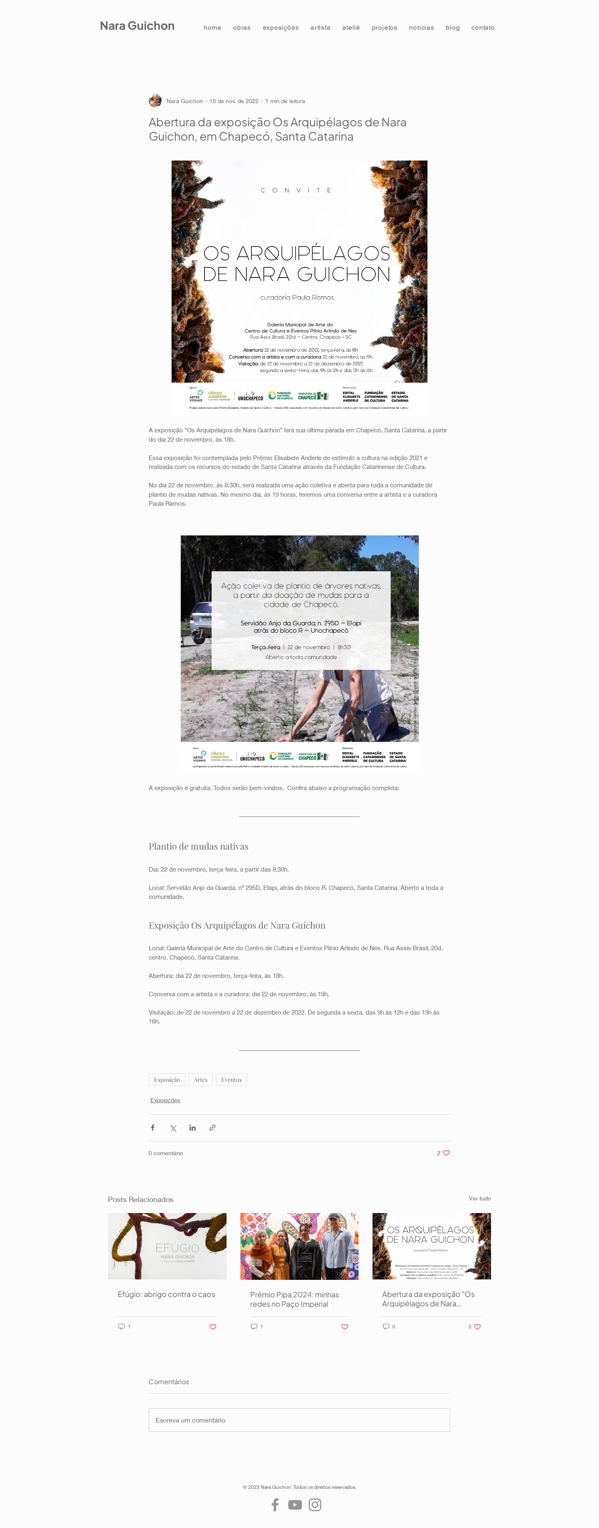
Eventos (231, 1079)
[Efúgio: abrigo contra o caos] (167, 1246)
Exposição (167, 1079)
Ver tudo (480, 1198)
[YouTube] (295, 1504)
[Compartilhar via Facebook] (152, 1128)
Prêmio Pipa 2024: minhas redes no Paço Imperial (294, 1299)
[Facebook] (275, 1504)
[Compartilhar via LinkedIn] (192, 1128)
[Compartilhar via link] (212, 1128)
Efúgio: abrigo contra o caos (166, 1294)
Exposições (165, 1099)
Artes (200, 1079)
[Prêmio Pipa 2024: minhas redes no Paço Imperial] (299, 1246)
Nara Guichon (137, 25)
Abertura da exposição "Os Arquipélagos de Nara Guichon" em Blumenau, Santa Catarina (428, 1298)
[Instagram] (315, 1504)
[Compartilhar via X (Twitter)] (172, 1128)
